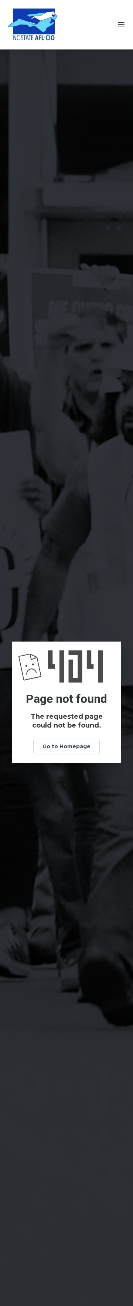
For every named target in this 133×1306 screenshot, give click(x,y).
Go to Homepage (66, 746)
